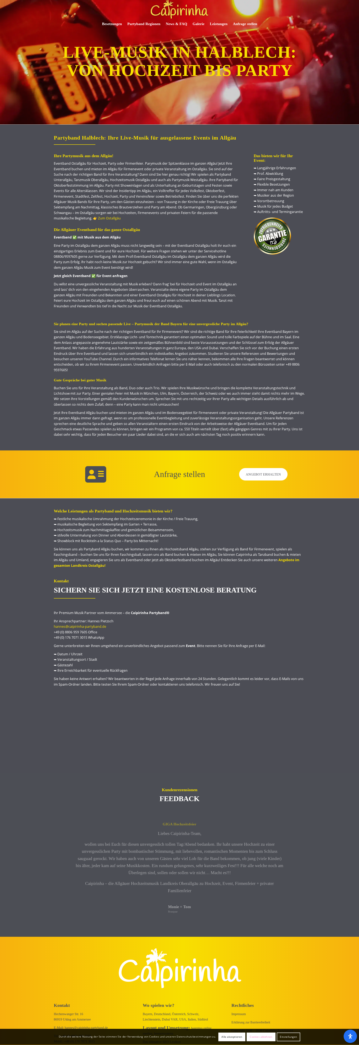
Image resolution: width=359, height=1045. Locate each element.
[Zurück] (63, 828)
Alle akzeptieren (231, 1037)
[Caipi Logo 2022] (179, 9)
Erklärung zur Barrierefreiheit (250, 1022)
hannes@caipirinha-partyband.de (80, 626)
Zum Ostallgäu (109, 218)
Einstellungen (288, 1037)
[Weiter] (296, 828)
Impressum (238, 1014)
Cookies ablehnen (261, 1037)
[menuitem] (112, 24)
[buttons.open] (350, 1036)
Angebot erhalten (263, 474)
